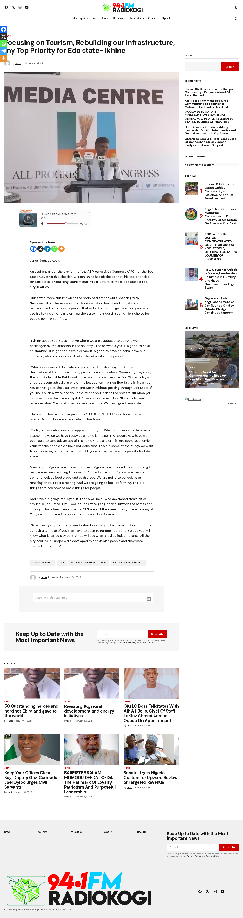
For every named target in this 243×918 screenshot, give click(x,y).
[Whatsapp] (54, 249)
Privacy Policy (129, 642)
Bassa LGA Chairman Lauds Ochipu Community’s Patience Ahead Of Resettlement (209, 92)
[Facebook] (33, 249)
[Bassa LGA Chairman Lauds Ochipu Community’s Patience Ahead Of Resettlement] (191, 188)
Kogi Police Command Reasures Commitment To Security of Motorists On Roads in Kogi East (206, 104)
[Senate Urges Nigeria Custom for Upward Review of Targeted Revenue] (151, 749)
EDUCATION (77, 832)
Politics (42, 832)
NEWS (8, 702)
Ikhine (62, 563)
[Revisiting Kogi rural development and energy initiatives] (91, 683)
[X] (40, 249)
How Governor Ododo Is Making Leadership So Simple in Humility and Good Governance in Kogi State (210, 130)
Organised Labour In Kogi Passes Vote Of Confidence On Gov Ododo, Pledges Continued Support (210, 142)
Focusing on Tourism (42, 563)
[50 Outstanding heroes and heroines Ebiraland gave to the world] (32, 683)
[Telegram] (3, 51)
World (108, 832)
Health (141, 832)
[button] (236, 7)
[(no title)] (212, 344)
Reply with (149, 599)
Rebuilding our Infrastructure (128, 563)
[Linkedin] (47, 249)
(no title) (194, 349)
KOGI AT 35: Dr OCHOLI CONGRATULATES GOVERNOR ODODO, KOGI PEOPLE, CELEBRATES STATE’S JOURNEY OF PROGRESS (209, 117)
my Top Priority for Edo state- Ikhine (89, 563)
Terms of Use (148, 642)
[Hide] (1, 65)
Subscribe (157, 634)
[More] (61, 249)
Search (189, 56)
